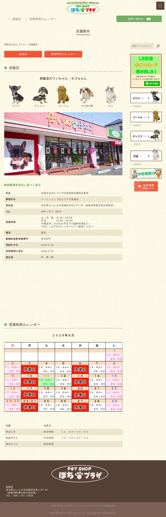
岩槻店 (16, 19)
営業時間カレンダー (42, 19)
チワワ (16, 106)
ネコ (110, 106)
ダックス (40, 106)
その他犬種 (87, 106)
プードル (63, 106)
